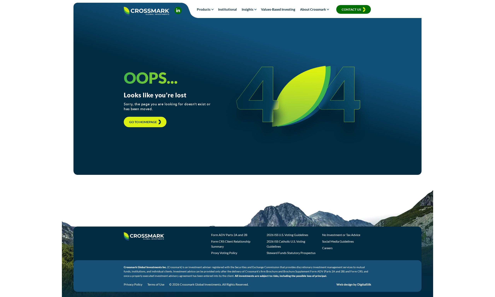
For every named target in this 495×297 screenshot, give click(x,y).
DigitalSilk (364, 284)
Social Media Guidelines (338, 241)
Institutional (227, 9)
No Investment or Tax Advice (341, 235)
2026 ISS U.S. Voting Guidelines (287, 235)
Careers (327, 248)
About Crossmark (313, 9)
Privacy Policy (133, 284)
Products (203, 9)
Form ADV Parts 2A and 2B (229, 235)
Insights (247, 9)
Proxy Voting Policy (224, 253)
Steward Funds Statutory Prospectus (291, 253)
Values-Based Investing (278, 9)
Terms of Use (155, 284)
